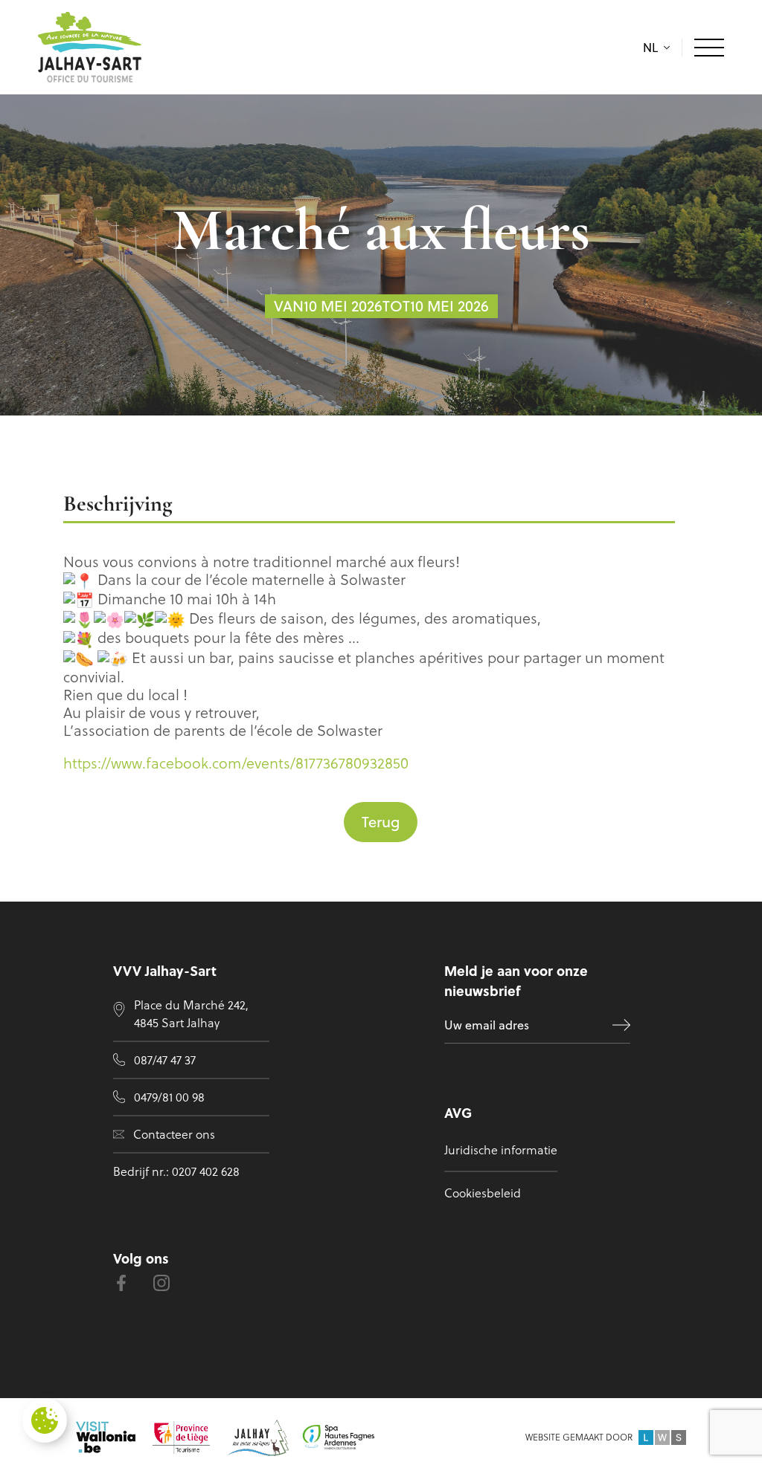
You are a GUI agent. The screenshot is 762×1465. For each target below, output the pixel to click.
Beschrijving (118, 505)
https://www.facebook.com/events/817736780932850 (236, 763)
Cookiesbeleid (482, 1193)
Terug (381, 821)
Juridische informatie (500, 1150)
